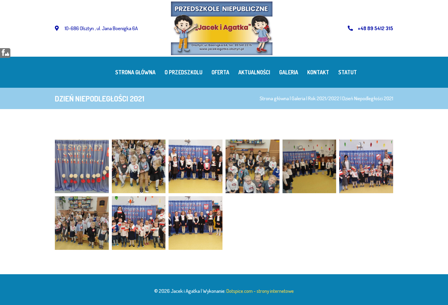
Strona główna (135, 72)
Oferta (220, 72)
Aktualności (254, 72)
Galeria (288, 72)
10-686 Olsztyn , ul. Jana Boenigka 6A (101, 28)
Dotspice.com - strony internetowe (260, 291)
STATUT (347, 72)
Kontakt (318, 72)
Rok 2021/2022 (324, 98)
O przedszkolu (183, 72)
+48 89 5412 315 (375, 28)
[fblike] (5, 52)
